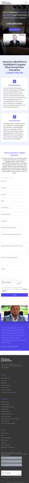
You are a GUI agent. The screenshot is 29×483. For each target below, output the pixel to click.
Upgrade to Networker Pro (8, 447)
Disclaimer (3, 442)
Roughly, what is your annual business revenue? (12, 245)
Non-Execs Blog (5, 387)
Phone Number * (5, 207)
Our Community (5, 378)
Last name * (4, 187)
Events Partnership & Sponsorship (10, 418)
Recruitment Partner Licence (8, 392)
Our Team (3, 380)
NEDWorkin (3, 383)
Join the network (5, 445)
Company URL (4, 221)
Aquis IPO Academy (6, 416)
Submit (14, 295)
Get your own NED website (8, 423)
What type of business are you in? (8, 227)
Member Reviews (5, 411)
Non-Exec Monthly (6, 385)
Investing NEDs (5, 409)
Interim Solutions (5, 421)
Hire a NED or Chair (6, 390)
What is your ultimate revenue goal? (9, 257)
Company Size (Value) (6, 214)
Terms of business (6, 438)
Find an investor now (14, 29)
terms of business (18, 476)
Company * (3, 194)
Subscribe (11, 468)
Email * (2, 201)
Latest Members (5, 404)
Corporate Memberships (7, 407)
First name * (4, 181)
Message (3, 269)
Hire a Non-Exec (5, 402)
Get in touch (4, 433)
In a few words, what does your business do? (11, 234)
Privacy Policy (4, 440)
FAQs (2, 435)
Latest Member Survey (7, 414)
